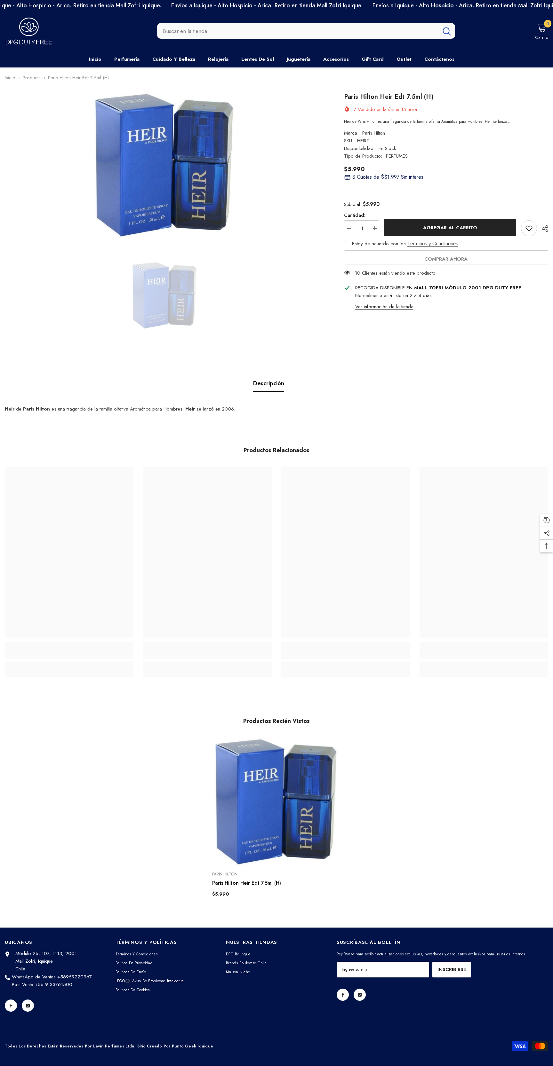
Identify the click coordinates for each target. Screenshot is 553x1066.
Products (32, 77)
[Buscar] (306, 31)
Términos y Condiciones (432, 243)
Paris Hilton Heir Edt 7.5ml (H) (246, 883)
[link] (69, 654)
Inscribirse (451, 969)
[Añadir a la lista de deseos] (529, 228)
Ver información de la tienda (384, 306)
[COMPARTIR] (542, 228)
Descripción (268, 383)
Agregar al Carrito (450, 227)
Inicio (10, 77)
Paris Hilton (373, 133)
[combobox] (297, 31)
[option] (165, 165)
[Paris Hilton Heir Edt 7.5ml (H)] (276, 802)
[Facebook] (11, 1005)
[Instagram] (28, 1005)
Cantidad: (354, 215)
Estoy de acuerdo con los (379, 243)
